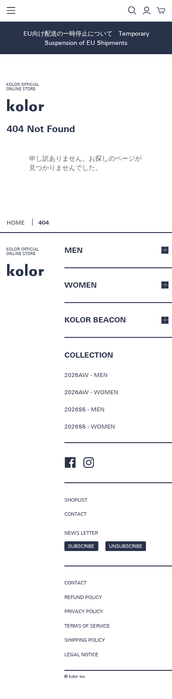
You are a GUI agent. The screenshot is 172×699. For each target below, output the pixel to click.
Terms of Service (87, 625)
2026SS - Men (84, 409)
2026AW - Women (91, 392)
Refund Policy (83, 597)
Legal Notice (81, 654)
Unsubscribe (125, 546)
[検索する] (132, 10)
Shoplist (75, 499)
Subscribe (81, 546)
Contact (75, 513)
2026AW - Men (86, 374)
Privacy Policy (83, 611)
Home (16, 222)
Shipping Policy (84, 639)
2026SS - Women (89, 426)
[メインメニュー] (11, 10)
